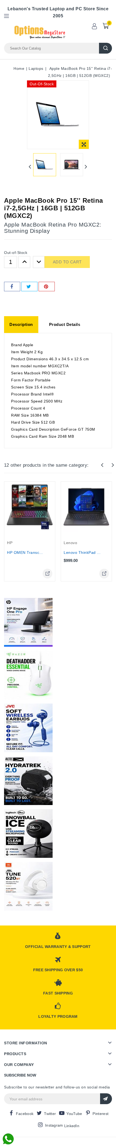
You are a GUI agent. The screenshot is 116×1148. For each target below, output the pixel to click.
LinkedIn (71, 1126)
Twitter (50, 1113)
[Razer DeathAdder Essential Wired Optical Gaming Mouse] (28, 675)
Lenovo (70, 543)
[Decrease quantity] (39, 262)
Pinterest (100, 1113)
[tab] (21, 324)
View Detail (47, 573)
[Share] (12, 286)
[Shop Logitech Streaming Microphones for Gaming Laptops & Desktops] (28, 833)
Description (21, 324)
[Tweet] (29, 286)
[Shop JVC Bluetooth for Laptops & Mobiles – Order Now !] (28, 728)
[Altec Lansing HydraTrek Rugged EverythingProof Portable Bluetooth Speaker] (28, 780)
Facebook (24, 1113)
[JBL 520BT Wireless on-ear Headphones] (28, 886)
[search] (105, 48)
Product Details (64, 324)
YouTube (74, 1113)
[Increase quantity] (24, 262)
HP (9, 543)
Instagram (54, 1125)
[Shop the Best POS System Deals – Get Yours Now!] (28, 622)
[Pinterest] (46, 286)
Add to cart (67, 262)
